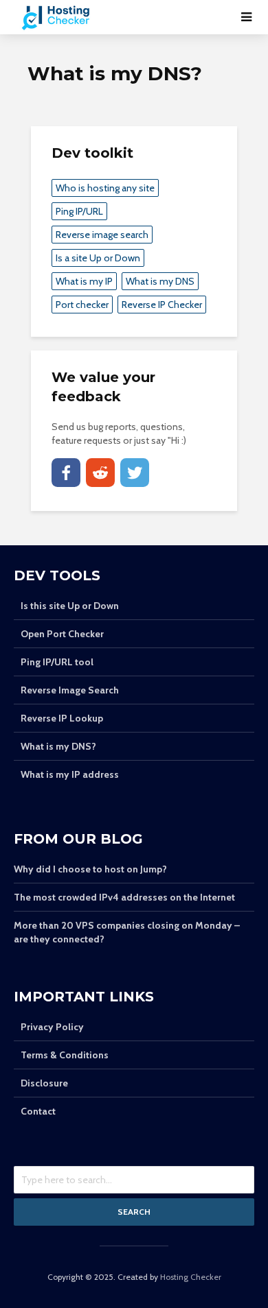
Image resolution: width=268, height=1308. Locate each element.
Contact (38, 1111)
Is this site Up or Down (70, 605)
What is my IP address (70, 774)
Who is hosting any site (105, 188)
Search (134, 1211)
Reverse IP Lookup (62, 718)
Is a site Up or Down (98, 258)
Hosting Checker (190, 1277)
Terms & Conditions (65, 1055)
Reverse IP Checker (162, 304)
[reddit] (100, 472)
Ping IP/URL (79, 211)
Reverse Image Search (70, 690)
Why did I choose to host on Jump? (90, 869)
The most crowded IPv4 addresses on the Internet (124, 897)
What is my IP (84, 281)
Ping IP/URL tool (57, 662)
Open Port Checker (62, 634)
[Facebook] (66, 472)
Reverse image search (102, 234)
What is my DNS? (58, 746)
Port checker (82, 304)
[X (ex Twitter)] (134, 472)
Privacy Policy (52, 1027)
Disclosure (44, 1083)
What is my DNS (160, 281)
